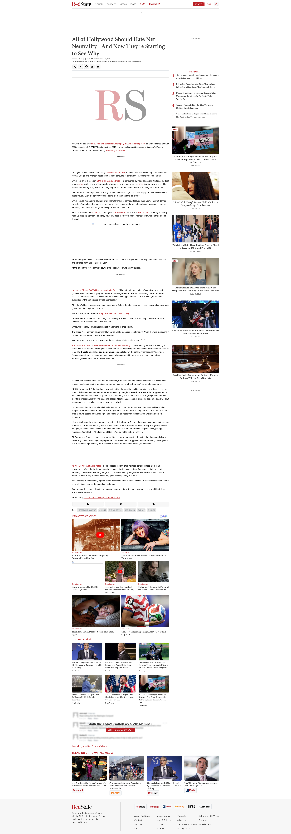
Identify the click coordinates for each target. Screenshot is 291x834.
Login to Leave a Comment (120, 730)
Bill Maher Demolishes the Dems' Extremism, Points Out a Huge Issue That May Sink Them (119, 665)
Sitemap (203, 820)
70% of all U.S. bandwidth (108, 181)
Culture (159, 824)
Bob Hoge (142, 671)
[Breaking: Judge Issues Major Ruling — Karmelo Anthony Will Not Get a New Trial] (195, 358)
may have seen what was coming (114, 313)
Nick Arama (109, 671)
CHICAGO (151, 510)
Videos (123, 4)
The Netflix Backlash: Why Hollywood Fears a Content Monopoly (101, 345)
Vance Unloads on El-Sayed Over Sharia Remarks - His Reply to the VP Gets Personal (119, 697)
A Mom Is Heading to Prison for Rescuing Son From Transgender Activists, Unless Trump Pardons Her (152, 698)
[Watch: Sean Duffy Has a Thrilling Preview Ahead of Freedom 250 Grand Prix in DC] (195, 228)
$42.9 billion (97, 212)
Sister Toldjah (195, 294)
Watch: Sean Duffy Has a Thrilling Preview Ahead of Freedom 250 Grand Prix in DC (195, 246)
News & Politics (163, 820)
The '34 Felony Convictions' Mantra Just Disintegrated (200, 784)
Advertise (182, 820)
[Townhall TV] (154, 4)
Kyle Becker (76, 671)
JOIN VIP (198, 4)
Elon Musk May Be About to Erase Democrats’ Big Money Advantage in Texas (195, 332)
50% (141, 184)
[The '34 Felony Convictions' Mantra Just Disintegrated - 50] (201, 768)
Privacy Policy (184, 828)
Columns (160, 828)
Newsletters (205, 824)
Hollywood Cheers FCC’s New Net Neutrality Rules (95, 290)
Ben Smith (195, 337)
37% (80, 184)
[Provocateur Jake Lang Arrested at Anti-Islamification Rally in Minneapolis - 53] (126, 768)
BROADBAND (130, 510)
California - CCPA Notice (209, 816)
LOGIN (209, 4)
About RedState (142, 816)
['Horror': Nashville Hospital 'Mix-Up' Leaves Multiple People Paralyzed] (87, 683)
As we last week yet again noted (86, 466)
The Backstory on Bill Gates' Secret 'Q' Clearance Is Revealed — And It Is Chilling (87, 665)
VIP (135, 828)
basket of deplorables (115, 172)
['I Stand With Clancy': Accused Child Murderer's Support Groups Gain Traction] (195, 185)
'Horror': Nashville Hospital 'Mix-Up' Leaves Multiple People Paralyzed (86, 697)
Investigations (163, 816)
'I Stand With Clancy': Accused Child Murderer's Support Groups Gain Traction (195, 204)
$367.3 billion (144, 212)
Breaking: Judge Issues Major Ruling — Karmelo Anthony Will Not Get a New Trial (195, 376)
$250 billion (120, 212)
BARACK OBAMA (115, 510)
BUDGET (141, 510)
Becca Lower (195, 251)
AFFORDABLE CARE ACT (87, 510)
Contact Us (139, 820)
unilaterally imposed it (115, 150)
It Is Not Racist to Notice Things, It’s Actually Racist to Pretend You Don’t (89, 784)
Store (133, 4)
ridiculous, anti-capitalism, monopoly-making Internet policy (117, 144)
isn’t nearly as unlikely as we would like (102, 497)
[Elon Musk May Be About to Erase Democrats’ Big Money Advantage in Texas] (195, 314)
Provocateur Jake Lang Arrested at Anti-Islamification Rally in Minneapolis (125, 785)
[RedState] (81, 4)
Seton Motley (79, 59)
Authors (99, 4)
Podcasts (112, 4)
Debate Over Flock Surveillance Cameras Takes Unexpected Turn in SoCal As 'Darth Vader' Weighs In (153, 665)
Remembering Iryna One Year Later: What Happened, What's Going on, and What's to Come (195, 289)
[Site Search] (216, 4)
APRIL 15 (102, 510)
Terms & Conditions (187, 824)
